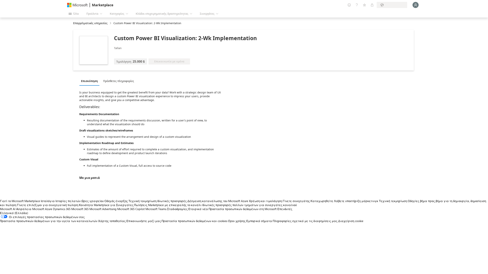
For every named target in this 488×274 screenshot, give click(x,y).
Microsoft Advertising (102, 209)
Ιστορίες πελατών (68, 201)
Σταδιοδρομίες (177, 209)
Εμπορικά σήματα (259, 221)
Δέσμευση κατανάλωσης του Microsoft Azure (218, 201)
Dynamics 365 (62, 209)
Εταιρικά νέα (198, 209)
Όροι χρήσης (237, 221)
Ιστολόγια (48, 201)
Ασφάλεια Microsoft (30, 209)
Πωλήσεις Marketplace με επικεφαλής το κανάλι (167, 205)
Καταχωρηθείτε (322, 201)
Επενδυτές (284, 209)
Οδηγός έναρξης (116, 201)
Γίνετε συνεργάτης (296, 201)
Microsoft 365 (80, 209)
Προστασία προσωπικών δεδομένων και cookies (194, 221)
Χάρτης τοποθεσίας (112, 221)
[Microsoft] (77, 5)
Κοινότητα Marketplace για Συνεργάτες (106, 205)
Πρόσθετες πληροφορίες (118, 81)
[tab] (90, 81)
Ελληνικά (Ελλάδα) (14, 213)
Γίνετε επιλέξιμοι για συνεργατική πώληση (47, 205)
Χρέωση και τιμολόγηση (265, 201)
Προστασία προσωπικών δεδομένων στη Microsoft (243, 209)
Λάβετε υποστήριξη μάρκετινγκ (356, 201)
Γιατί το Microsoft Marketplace (20, 201)
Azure (48, 209)
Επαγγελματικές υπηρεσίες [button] (90, 23)
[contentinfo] (110, 23)
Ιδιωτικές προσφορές (172, 201)
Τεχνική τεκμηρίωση (142, 201)
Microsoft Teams (155, 209)
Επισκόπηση (89, 81)
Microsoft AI (7, 209)
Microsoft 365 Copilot (131, 209)
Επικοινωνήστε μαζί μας (143, 221)
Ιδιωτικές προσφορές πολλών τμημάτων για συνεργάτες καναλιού (249, 205)
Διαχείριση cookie (350, 221)
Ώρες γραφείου (92, 201)
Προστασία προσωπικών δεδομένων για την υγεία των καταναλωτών (48, 221)
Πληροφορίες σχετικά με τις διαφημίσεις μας (305, 221)
